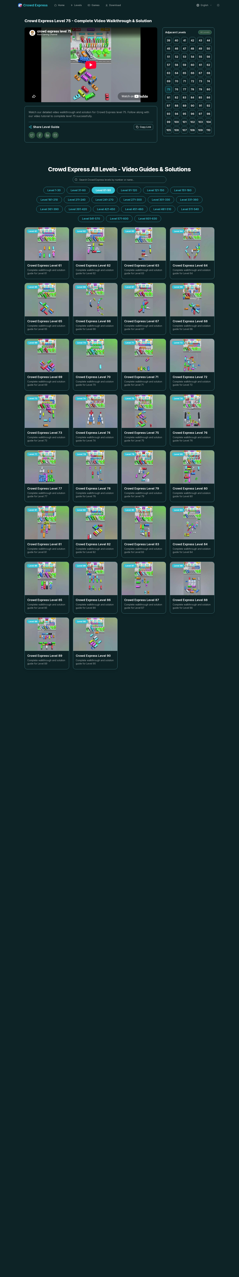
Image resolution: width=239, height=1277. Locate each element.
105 (168, 130)
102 (192, 122)
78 (192, 89)
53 (184, 56)
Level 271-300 (133, 199)
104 (208, 122)
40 (176, 40)
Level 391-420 (78, 209)
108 (192, 130)
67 (200, 73)
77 (184, 89)
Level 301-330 (161, 199)
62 (208, 65)
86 (208, 97)
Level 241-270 (104, 199)
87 (168, 105)
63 (168, 73)
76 (176, 89)
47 (184, 48)
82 (176, 97)
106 (176, 130)
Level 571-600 (119, 218)
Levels (78, 5)
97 (200, 113)
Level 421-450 (106, 209)
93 (168, 113)
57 (168, 65)
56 (208, 56)
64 (176, 73)
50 (208, 48)
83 (184, 97)
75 (168, 89)
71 (184, 81)
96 (192, 113)
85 (200, 97)
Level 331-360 (189, 199)
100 (176, 122)
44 (208, 40)
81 (168, 97)
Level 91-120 (129, 190)
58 (176, 65)
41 (184, 40)
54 (192, 56)
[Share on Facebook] (39, 135)
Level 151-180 (183, 190)
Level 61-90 (103, 190)
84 (192, 97)
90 (192, 105)
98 (208, 113)
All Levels (205, 32)
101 (184, 122)
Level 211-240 (77, 199)
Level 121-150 (155, 190)
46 (176, 48)
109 (200, 130)
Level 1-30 (54, 190)
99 (168, 122)
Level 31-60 (78, 190)
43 (200, 40)
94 (176, 113)
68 (208, 73)
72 (192, 81)
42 (192, 40)
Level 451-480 (134, 209)
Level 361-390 (49, 209)
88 (176, 105)
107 (184, 130)
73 (200, 81)
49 (200, 48)
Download (115, 5)
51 (168, 56)
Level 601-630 (148, 218)
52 (176, 56)
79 (200, 89)
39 (168, 40)
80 (208, 89)
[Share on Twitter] (32, 135)
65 (184, 73)
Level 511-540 (190, 209)
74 (208, 81)
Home (61, 5)
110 (208, 130)
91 (200, 105)
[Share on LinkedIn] (47, 135)
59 (184, 65)
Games (96, 5)
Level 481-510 (162, 209)
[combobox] (204, 5)
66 (192, 73)
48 (192, 48)
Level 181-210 (49, 199)
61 (200, 65)
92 (208, 105)
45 (168, 48)
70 (176, 81)
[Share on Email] (55, 135)
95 (184, 113)
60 (192, 65)
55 (200, 56)
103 (200, 122)
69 (168, 81)
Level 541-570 (91, 218)
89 (184, 105)
